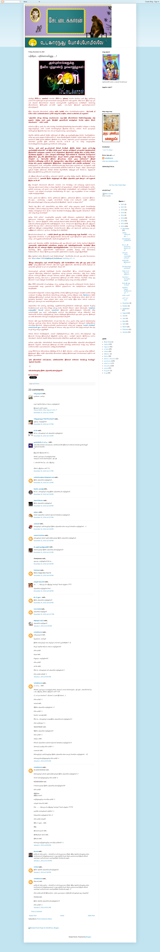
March (125, 327)
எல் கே (35, 430)
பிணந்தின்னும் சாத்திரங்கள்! (126, 240)
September (126, 308)
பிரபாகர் (36, 851)
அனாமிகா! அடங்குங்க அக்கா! (126, 278)
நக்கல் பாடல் (107, 363)
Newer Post (32, 915)
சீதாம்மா (85, 295)
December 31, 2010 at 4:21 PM (43, 552)
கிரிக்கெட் (107, 354)
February (126, 329)
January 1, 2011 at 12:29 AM (43, 626)
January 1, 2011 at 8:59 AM (42, 845)
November (126, 303)
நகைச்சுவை (36, 383)
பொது (105, 373)
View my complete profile (110, 161)
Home (62, 915)
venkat (36, 867)
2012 (123, 221)
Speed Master (38, 500)
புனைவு (106, 368)
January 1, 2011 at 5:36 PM (42, 872)
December (126, 228)
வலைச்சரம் (55, 310)
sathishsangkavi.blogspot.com (44, 477)
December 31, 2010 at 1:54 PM (43, 412)
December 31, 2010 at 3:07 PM (43, 517)
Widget (111, 150)
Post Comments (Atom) (44, 919)
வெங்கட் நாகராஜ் (38, 489)
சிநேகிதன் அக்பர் (39, 620)
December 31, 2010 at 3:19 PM (43, 529)
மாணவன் (36, 524)
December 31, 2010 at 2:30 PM (43, 494)
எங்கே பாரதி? (126, 295)
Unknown (37, 570)
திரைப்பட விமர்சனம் (109, 358)
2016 (123, 210)
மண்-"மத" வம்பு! (125, 298)
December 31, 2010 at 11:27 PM (44, 614)
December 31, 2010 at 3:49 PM (43, 540)
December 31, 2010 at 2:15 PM (43, 436)
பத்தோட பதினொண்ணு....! (126, 234)
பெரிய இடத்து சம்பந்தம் (126, 284)
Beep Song (107, 342)
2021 (123, 204)
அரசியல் (106, 344)
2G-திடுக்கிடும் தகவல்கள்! (126, 267)
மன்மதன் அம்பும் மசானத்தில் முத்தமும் (126, 255)
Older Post (91, 915)
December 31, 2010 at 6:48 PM (43, 591)
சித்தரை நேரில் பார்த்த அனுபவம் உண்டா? (45, 410)
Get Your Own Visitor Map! (117, 185)
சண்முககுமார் (38, 393)
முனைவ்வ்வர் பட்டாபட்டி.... (41, 442)
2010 (123, 226)
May (124, 321)
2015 (123, 212)
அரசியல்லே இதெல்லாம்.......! (126, 262)
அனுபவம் (106, 347)
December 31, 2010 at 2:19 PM (43, 482)
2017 (123, 207)
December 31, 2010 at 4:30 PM (43, 564)
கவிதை (106, 351)
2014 (123, 215)
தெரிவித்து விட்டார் (53, 258)
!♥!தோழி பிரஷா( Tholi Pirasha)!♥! (44, 419)
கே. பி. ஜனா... (38, 597)
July (124, 316)
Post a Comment (36, 911)
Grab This (106, 150)
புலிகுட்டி (36, 512)
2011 (123, 223)
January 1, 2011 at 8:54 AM (42, 761)
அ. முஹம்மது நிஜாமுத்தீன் (41, 547)
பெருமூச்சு (107, 370)
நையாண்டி (107, 366)
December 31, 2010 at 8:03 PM (43, 603)
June (124, 318)
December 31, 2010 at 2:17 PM (43, 471)
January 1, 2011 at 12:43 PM (43, 861)
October (125, 306)
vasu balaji (37, 609)
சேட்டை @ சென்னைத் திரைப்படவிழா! (126, 247)
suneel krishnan (39, 535)
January (125, 332)
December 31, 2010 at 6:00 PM (43, 575)
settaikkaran (38, 632)
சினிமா (106, 356)
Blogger (88, 937)
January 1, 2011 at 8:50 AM (42, 677)
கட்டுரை (106, 349)
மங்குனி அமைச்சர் (39, 582)
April (124, 324)
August (125, 313)
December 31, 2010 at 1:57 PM (43, 424)
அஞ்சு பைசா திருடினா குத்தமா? (125, 272)
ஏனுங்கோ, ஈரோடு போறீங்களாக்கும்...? (126, 290)
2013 (123, 218)
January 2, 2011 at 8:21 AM (42, 907)
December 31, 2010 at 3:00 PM (43, 506)
